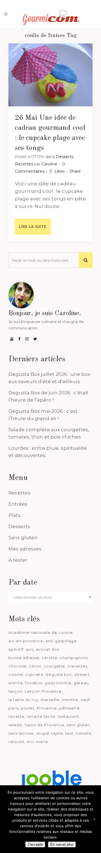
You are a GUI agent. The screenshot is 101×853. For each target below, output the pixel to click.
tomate (83, 733)
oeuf (85, 699)
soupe (42, 733)
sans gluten (78, 725)
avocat (43, 649)
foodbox (34, 683)
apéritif (16, 649)
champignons (74, 657)
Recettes (24, 164)
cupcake (34, 674)
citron (35, 666)
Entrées (17, 504)
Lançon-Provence (43, 691)
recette (16, 716)
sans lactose (21, 733)
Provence (47, 708)
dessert (82, 674)
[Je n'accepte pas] (94, 819)
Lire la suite (33, 226)
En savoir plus (62, 844)
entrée (15, 683)
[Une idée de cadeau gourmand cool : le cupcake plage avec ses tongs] (50, 74)
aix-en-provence (25, 641)
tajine (57, 733)
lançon (15, 691)
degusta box (59, 674)
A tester (17, 560)
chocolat (17, 666)
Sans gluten (23, 537)
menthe (70, 699)
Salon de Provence (44, 725)
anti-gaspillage (61, 641)
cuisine (15, 674)
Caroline (49, 164)
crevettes (77, 666)
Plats (14, 515)
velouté (16, 741)
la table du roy (23, 699)
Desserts (64, 156)
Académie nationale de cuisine (40, 632)
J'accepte (35, 844)
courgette (54, 666)
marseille (50, 699)
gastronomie (58, 683)
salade (15, 725)
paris (13, 708)
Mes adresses (25, 549)
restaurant (68, 716)
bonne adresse (24, 657)
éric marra (37, 741)
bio (55, 649)
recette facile (41, 716)
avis (30, 649)
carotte (50, 657)
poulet (28, 708)
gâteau (81, 683)
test (69, 733)
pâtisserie (69, 708)
